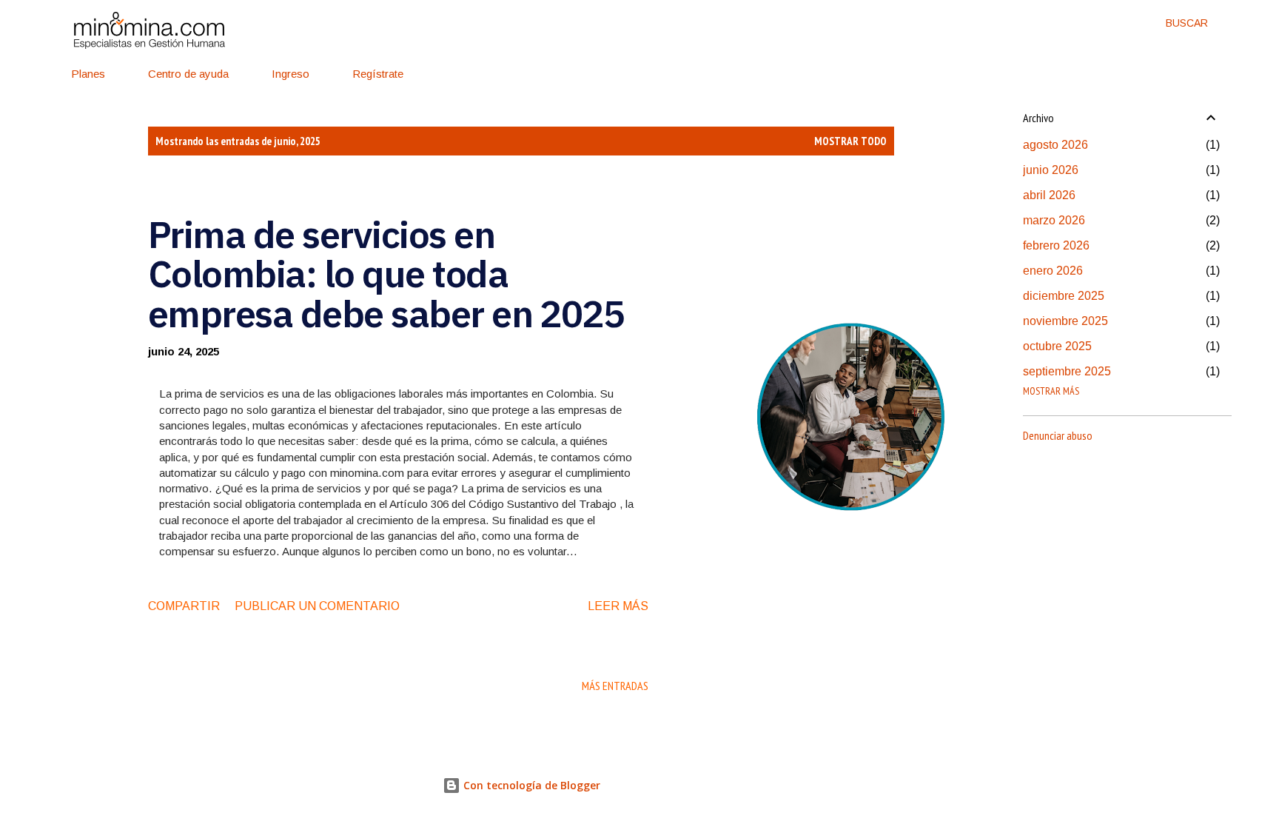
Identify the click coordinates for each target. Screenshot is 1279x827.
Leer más (618, 606)
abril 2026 (1049, 195)
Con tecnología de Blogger (530, 785)
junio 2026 (1050, 170)
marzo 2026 (1054, 220)
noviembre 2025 (1065, 321)
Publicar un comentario (317, 606)
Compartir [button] (184, 606)
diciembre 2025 (1063, 295)
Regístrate (377, 73)
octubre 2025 (1057, 346)
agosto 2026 (1055, 144)
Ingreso (290, 73)
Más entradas (615, 685)
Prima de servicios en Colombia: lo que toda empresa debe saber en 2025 (386, 274)
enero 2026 (1053, 270)
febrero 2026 (1056, 245)
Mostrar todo (850, 141)
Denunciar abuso (1057, 435)
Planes (88, 73)
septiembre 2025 (1067, 371)
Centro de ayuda (188, 73)
